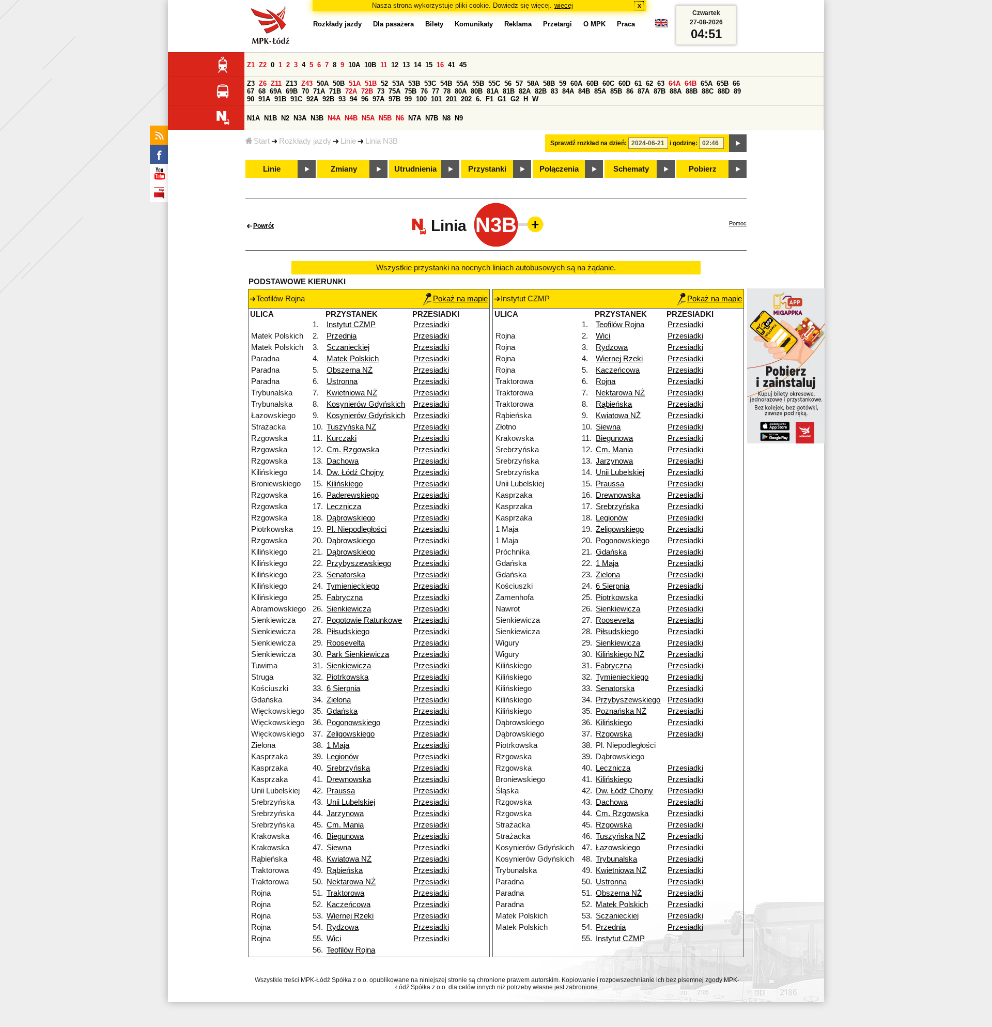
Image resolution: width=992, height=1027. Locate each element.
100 (421, 99)
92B (328, 99)
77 (435, 91)
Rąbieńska (345, 870)
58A (533, 83)
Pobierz (703, 169)
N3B (317, 118)
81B (509, 91)
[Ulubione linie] (532, 224)
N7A (414, 118)
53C (430, 83)
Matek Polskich (353, 359)
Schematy (631, 169)
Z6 (263, 83)
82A (525, 91)
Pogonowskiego (353, 722)
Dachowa (343, 461)
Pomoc (738, 223)
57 (519, 83)
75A (394, 91)
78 (447, 91)
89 (737, 91)
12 (394, 65)
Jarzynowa (345, 813)
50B (339, 83)
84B (584, 91)
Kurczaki (342, 438)
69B (292, 91)
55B (478, 83)
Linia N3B (381, 141)
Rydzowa (343, 927)
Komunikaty (474, 24)
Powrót (263, 225)
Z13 (291, 83)
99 (408, 99)
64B (690, 83)
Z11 (276, 83)
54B (446, 83)
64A (674, 83)
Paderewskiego (353, 495)
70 (305, 91)
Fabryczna (345, 597)
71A (319, 91)
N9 (459, 118)
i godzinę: (684, 143)
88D (724, 91)
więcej (563, 5)
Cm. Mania (345, 825)
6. (479, 99)
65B (723, 83)
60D (624, 83)
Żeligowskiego (351, 734)
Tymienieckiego (353, 586)
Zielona (339, 700)
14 (417, 65)
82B (541, 91)
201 (451, 99)
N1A (253, 118)
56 (508, 83)
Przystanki (487, 169)
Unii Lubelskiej (351, 802)
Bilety (434, 24)
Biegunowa (345, 836)
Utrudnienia (415, 169)
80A (461, 91)
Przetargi (557, 24)
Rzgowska (614, 734)
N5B (385, 118)
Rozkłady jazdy (305, 141)
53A (398, 83)
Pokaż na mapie (460, 299)
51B (371, 83)
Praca (626, 24)
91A (264, 99)
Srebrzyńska (348, 768)
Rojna (605, 381)
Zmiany (344, 169)
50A (323, 83)
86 (629, 91)
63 (660, 83)
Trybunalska (616, 859)
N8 (446, 118)
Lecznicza (344, 506)
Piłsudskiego (348, 631)
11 (383, 65)
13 (406, 65)
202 (466, 99)
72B (367, 91)
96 (364, 99)
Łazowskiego (618, 848)
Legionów (343, 757)
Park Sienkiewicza (358, 654)
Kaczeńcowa (348, 904)
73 (380, 91)
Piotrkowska (347, 677)
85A (600, 91)
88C (708, 91)
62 (649, 83)
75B (410, 91)
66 (736, 83)
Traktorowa (345, 893)
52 (384, 83)
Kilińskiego (345, 484)
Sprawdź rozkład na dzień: (588, 143)
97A (378, 99)
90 (250, 99)
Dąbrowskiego (351, 518)
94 (353, 99)
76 (424, 91)
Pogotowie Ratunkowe (364, 620)
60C (608, 83)
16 (440, 65)
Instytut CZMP (351, 324)
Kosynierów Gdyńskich (366, 404)
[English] (661, 25)
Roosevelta (346, 643)
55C (494, 83)
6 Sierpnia (343, 688)
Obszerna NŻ (350, 370)
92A (312, 99)
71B (335, 91)
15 (428, 65)
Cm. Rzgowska (353, 450)
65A (706, 83)
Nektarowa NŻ (351, 882)
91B (280, 99)
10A (354, 65)
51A (355, 83)
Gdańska (342, 711)
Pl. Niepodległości (356, 529)
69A (276, 91)
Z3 (251, 83)
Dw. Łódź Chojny (355, 472)
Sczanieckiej (348, 347)
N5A (368, 118)
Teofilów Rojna (351, 950)
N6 (400, 118)
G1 (502, 99)
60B (592, 83)
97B (394, 99)
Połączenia (559, 169)
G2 (514, 99)
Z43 (307, 83)
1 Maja (338, 745)
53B (414, 83)
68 (262, 91)
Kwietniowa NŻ (352, 393)
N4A (334, 118)
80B (477, 91)
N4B (351, 118)
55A (462, 83)
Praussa (341, 791)
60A (576, 83)
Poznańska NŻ (621, 711)
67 (250, 91)
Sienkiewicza (349, 609)
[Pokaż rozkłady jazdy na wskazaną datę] (738, 143)
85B (616, 91)
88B (692, 91)
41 (451, 65)
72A (351, 91)
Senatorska (346, 575)
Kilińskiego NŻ (620, 654)
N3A (299, 118)
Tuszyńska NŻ (351, 427)
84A (568, 91)
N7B (431, 118)
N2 (285, 118)
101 (436, 99)
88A (675, 91)
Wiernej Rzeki (350, 916)
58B (549, 83)
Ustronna (342, 381)
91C (296, 99)
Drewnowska (349, 779)
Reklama (518, 24)
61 (638, 83)
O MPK (594, 24)
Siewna (339, 848)
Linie (348, 141)
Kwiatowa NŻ (349, 859)
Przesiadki (431, 324)
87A (643, 91)
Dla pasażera (393, 24)
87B (659, 91)
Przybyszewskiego (359, 563)
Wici (334, 938)
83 (554, 91)
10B (370, 65)
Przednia (342, 336)
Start (262, 141)
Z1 (251, 65)
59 (562, 83)
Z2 (263, 65)
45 (463, 65)
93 (342, 99)
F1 (489, 99)
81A (493, 91)
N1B (270, 118)
